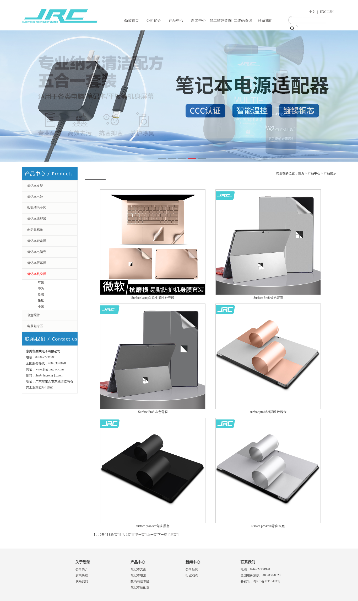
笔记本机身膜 (36, 274)
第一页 (139, 534)
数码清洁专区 (36, 208)
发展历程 (81, 575)
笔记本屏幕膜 (36, 263)
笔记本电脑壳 (36, 252)
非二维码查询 (221, 21)
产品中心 (176, 21)
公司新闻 (192, 569)
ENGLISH (327, 12)
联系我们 (265, 21)
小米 (41, 307)
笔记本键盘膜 (36, 241)
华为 (41, 288)
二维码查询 (243, 21)
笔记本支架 (35, 186)
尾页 (173, 534)
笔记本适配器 (36, 219)
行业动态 (192, 575)
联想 (41, 294)
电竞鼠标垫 (35, 230)
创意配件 (33, 315)
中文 (312, 12)
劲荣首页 (131, 21)
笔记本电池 (35, 197)
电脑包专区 (35, 326)
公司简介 (154, 21)
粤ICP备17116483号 (266, 581)
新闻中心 (198, 21)
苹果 (41, 282)
